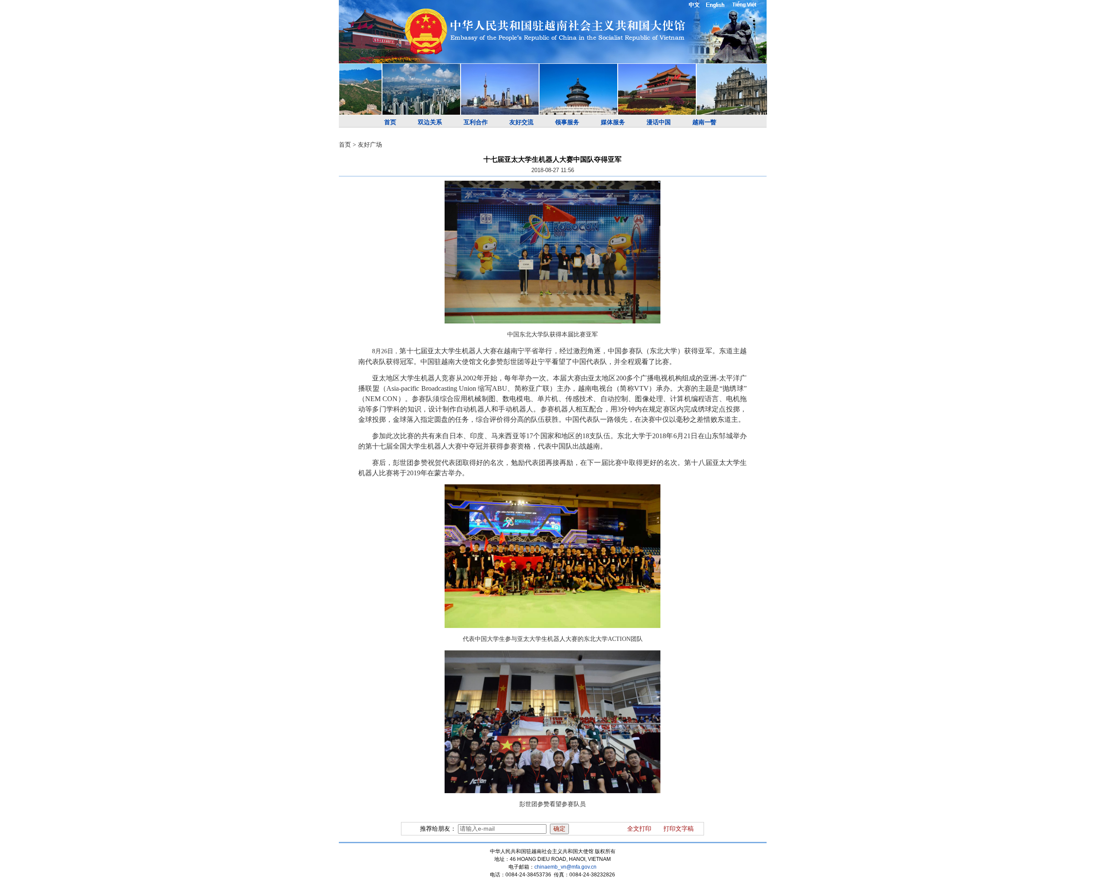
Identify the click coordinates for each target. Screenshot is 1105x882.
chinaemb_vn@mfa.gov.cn (565, 867)
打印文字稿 (678, 829)
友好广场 (370, 144)
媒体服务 (613, 122)
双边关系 (430, 122)
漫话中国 (659, 122)
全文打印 (639, 829)
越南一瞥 (704, 122)
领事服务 (567, 122)
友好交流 (521, 122)
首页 (390, 122)
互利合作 (476, 122)
